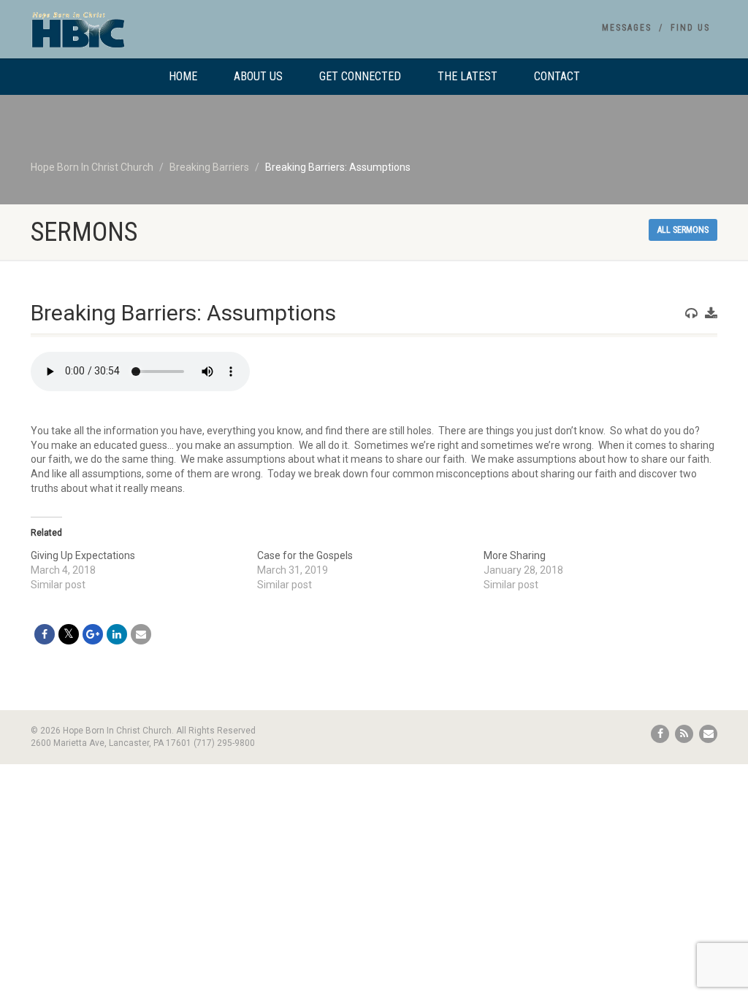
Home (183, 76)
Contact (557, 76)
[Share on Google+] (93, 634)
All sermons (683, 230)
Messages (627, 28)
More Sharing (515, 555)
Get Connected (360, 76)
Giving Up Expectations (83, 555)
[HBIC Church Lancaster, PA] (138, 36)
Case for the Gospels (305, 555)
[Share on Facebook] (44, 634)
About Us (258, 76)
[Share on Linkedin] (117, 634)
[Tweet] (68, 634)
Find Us (690, 28)
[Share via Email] (141, 634)
